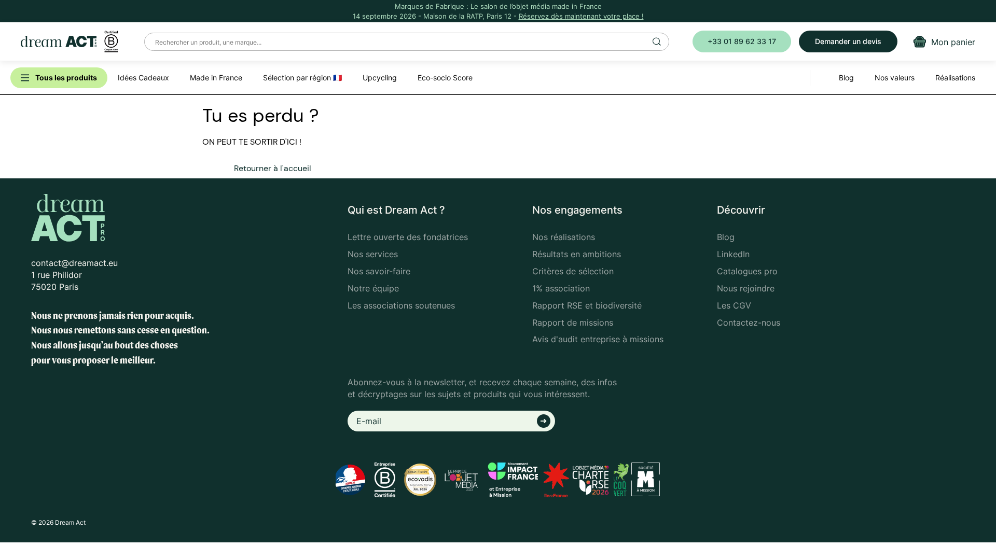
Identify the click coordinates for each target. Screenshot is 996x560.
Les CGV (734, 305)
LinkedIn (733, 254)
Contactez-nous (748, 322)
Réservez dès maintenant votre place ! (581, 16)
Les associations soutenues (401, 305)
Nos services (373, 254)
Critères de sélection (573, 271)
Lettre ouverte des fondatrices (408, 237)
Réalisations (955, 77)
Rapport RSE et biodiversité (587, 305)
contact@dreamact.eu (74, 263)
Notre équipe (373, 288)
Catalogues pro (747, 271)
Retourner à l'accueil (272, 168)
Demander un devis (848, 41)
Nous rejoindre (745, 288)
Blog (726, 237)
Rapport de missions (572, 322)
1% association (561, 288)
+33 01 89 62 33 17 (742, 41)
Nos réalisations (563, 237)
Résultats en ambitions (576, 254)
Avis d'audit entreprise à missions (597, 339)
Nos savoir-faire (379, 271)
